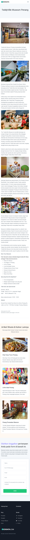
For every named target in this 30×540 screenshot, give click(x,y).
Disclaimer (18, 506)
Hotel (2, 523)
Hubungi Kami (4, 506)
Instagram (20, 515)
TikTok (18, 523)
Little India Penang (8, 387)
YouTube (20, 520)
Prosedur (3, 515)
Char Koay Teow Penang (10, 355)
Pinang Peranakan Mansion (11, 422)
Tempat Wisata (4, 520)
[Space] (6, 1)
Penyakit (3, 518)
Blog (2, 512)
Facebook (20, 518)
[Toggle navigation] (27, 1)
